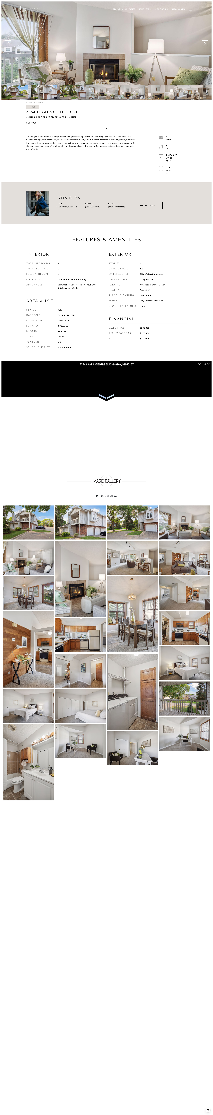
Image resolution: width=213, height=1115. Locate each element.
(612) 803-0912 (92, 206)
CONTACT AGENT (148, 205)
